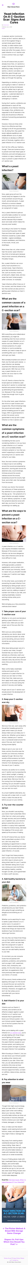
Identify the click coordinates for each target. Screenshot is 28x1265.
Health (3, 28)
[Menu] (2, 5)
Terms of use (7, 1258)
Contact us (15, 1260)
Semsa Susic (6, 25)
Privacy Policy (16, 1258)
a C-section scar (15, 1033)
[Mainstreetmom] (13, 5)
